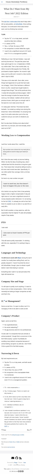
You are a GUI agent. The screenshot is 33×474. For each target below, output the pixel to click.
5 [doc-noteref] (17, 327)
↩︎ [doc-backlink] (18, 387)
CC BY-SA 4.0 (14, 471)
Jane (24, 462)
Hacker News (12, 442)
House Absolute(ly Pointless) (16, 2)
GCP (5, 426)
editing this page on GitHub (18, 434)
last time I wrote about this (12, 21)
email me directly (11, 447)
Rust (19, 258)
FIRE (9, 201)
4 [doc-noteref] (4, 300)
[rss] (20, 458)
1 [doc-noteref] (11, 38)
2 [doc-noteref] (14, 90)
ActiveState (18, 24)
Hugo (15, 462)
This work (7, 469)
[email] (12, 458)
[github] (16, 458)
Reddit (18, 442)
